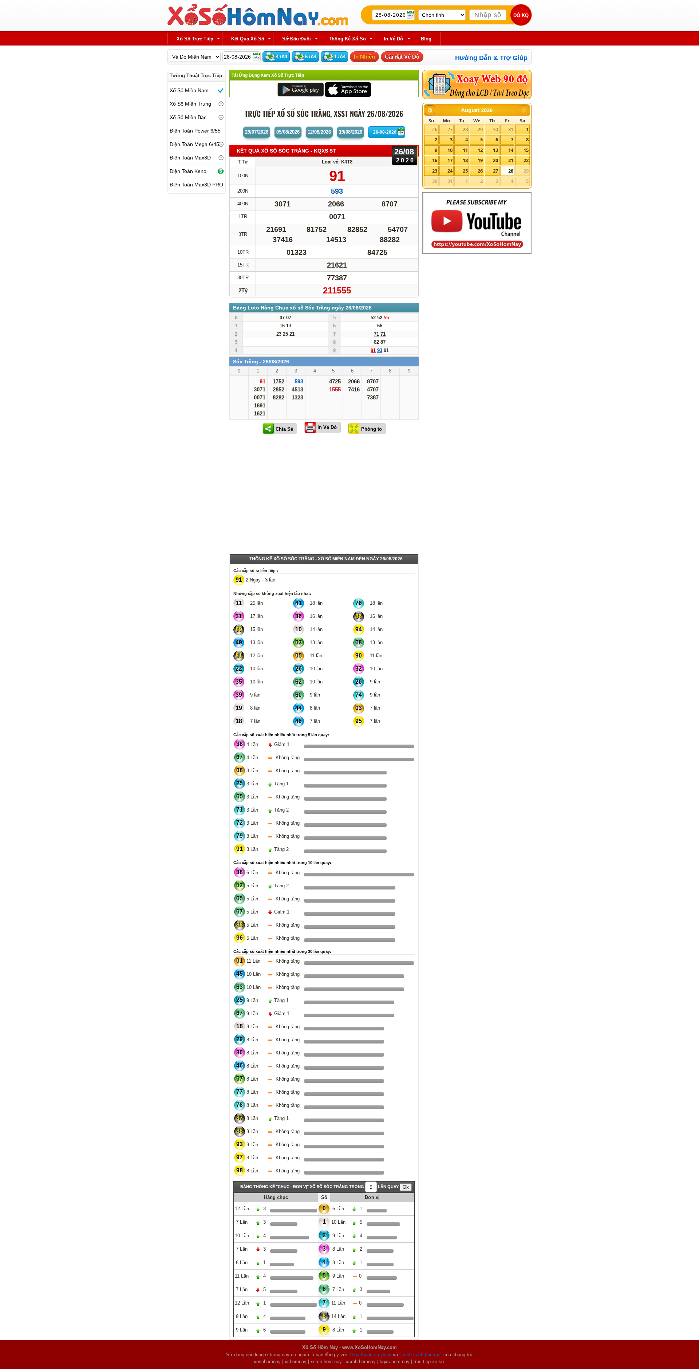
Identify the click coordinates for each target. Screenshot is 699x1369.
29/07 (256, 132)
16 (434, 160)
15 (526, 150)
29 (480, 129)
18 (465, 160)
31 (510, 129)
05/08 (288, 132)
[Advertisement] (324, 496)
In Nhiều (364, 57)
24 (450, 170)
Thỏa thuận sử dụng (370, 1354)
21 (510, 160)
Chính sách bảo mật (420, 1354)
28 (465, 129)
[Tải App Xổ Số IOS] (347, 89)
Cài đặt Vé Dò (402, 57)
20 (495, 160)
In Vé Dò (327, 427)
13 (495, 150)
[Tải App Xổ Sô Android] (300, 89)
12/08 (319, 132)
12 (480, 150)
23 (434, 170)
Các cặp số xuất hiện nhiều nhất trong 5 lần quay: (281, 735)
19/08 (350, 132)
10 (450, 150)
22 (526, 160)
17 (450, 160)
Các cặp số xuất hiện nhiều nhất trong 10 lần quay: (282, 862)
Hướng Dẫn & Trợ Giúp (491, 58)
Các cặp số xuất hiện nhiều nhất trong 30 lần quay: (282, 951)
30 (495, 129)
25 (465, 170)
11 (465, 150)
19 (480, 160)
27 (450, 129)
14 (510, 150)
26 (434, 129)
